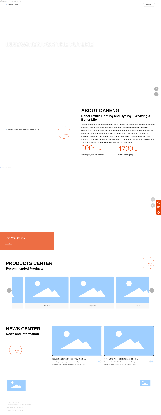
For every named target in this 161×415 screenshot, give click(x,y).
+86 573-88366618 (24, 405)
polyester (80, 305)
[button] (156, 27)
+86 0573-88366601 (17, 407)
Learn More (8, 244)
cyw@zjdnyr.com (17, 410)
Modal (126, 305)
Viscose (35, 305)
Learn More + (14, 66)
